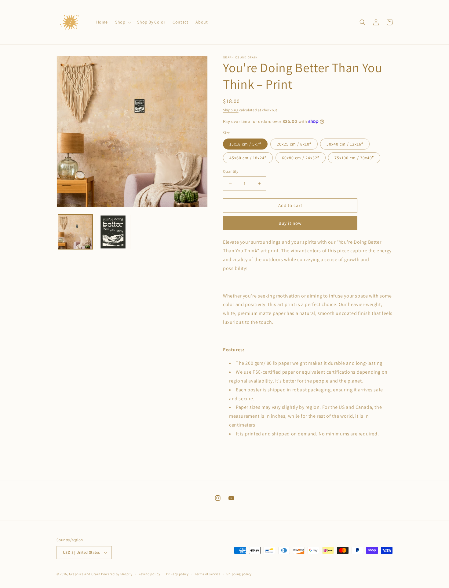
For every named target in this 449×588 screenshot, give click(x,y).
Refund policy (149, 574)
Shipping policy (239, 574)
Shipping (231, 110)
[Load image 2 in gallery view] (113, 232)
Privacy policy (177, 574)
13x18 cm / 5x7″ (245, 144)
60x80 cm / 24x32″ (300, 158)
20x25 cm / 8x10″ (294, 144)
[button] (122, 22)
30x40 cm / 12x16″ (345, 144)
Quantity (230, 171)
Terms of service (208, 574)
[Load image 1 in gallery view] (75, 232)
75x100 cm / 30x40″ (354, 158)
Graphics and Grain (84, 574)
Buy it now (290, 223)
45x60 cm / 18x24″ (247, 158)
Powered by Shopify (117, 574)
